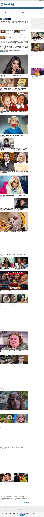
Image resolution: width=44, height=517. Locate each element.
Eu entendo (22, 515)
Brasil (12, 509)
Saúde (7, 51)
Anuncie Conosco (2, 509)
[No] (42, 514)
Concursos (13, 511)
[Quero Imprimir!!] (1, 19)
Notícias (5, 8)
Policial (12, 8)
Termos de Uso (2, 510)
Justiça (20, 509)
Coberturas (21, 8)
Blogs (29, 8)
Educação (13, 512)
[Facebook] (37, 0)
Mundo (20, 511)
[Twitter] (39, 0)
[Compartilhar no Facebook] (6, 19)
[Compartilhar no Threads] (9, 19)
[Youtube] (42, 0)
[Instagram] (40, 0)
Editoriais (16, 8)
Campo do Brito (5, 51)
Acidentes (13, 508)
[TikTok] (43, 0)
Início (1, 8)
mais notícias (26, 502)
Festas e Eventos (21, 508)
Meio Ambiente (21, 510)
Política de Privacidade (3, 511)
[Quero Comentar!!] (4, 19)
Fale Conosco (2, 508)
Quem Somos (2, 512)
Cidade (8, 8)
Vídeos (26, 8)
